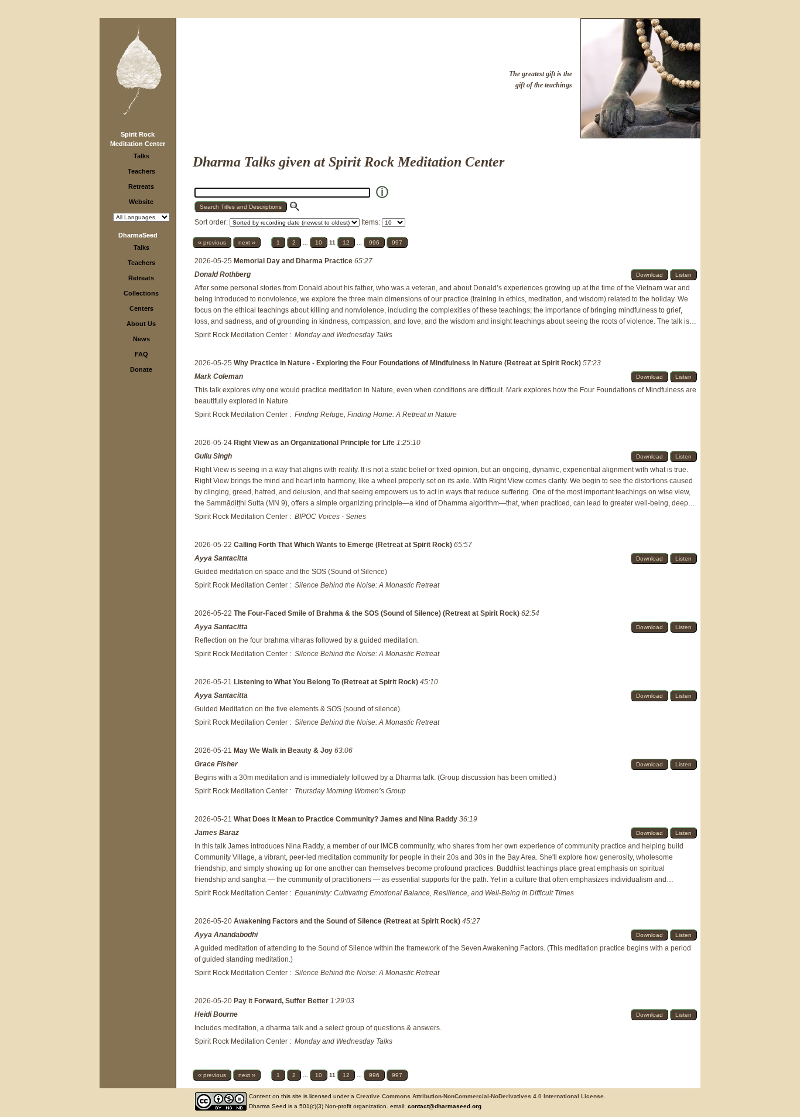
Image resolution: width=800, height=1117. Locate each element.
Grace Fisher (216, 764)
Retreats (141, 186)
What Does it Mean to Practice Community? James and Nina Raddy (346, 819)
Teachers (141, 171)
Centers (141, 308)
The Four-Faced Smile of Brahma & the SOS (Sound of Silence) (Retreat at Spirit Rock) (377, 613)
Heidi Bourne (216, 1014)
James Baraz (216, 833)
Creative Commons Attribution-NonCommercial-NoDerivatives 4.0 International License (480, 1096)
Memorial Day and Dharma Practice (294, 261)
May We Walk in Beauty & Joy (284, 750)
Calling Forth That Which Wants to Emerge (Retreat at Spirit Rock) (344, 545)
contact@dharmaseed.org (444, 1106)
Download (649, 274)
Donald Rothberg (222, 274)
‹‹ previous (212, 242)
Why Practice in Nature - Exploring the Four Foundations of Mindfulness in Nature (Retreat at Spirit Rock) (408, 363)
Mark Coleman (218, 376)
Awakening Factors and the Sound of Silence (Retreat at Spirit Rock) (348, 921)
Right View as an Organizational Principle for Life (315, 443)
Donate (141, 369)
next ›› (246, 242)
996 (374, 242)
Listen (683, 274)
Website (141, 201)
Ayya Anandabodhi (226, 935)
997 (397, 242)
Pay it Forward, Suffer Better (282, 1001)
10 (318, 242)
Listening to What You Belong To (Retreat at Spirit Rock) (327, 682)
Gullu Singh (213, 456)
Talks (141, 155)
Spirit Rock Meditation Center (241, 335)
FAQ (141, 354)
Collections (141, 293)
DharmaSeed (138, 235)
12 (346, 242)
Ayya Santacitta (221, 558)
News (141, 338)
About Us (141, 323)
